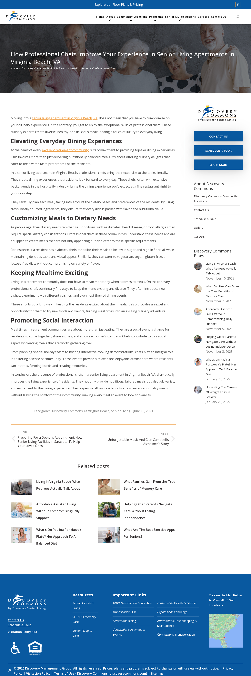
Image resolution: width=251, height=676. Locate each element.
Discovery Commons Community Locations (216, 198)
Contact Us (201, 210)
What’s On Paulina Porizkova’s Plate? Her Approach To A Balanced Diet (59, 536)
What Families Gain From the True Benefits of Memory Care (149, 485)
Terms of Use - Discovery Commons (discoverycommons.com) (100, 673)
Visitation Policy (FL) (22, 632)
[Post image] (21, 487)
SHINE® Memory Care (84, 619)
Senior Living (120, 411)
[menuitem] (100, 17)
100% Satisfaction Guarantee (132, 603)
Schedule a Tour (19, 625)
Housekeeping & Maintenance (177, 623)
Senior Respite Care (82, 633)
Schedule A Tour (205, 219)
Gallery (198, 228)
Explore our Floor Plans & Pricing (119, 4)
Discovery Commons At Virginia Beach (80, 411)
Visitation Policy (38, 673)
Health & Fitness (176, 603)
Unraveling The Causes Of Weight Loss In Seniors (221, 392)
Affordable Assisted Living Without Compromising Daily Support (58, 511)
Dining (124, 621)
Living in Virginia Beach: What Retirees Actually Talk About (58, 485)
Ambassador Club (124, 612)
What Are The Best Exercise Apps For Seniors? (149, 533)
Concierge (172, 612)
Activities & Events (129, 632)
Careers (199, 236)
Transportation (176, 634)
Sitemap (156, 673)
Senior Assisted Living (83, 605)
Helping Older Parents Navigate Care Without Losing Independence (148, 511)
